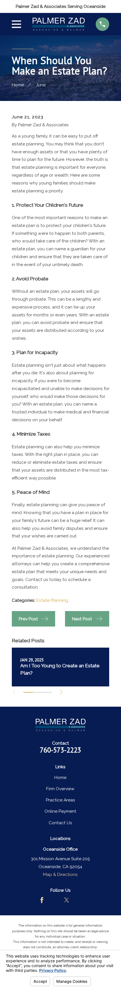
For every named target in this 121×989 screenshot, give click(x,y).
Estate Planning (52, 600)
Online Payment (60, 811)
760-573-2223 (60, 749)
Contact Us (60, 822)
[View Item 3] (47, 692)
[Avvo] (54, 900)
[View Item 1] (28, 692)
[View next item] (61, 692)
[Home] (58, 24)
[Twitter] (67, 900)
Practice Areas (60, 800)
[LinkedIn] (79, 900)
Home (60, 777)
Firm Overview (60, 788)
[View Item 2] (37, 692)
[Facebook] (42, 900)
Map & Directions (60, 874)
